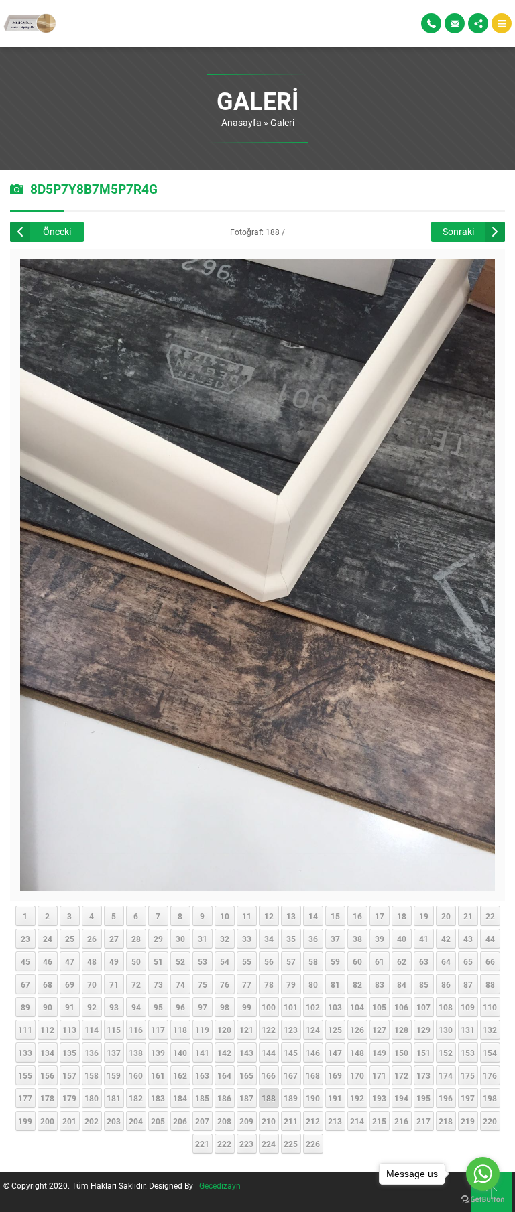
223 (246, 1143)
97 (202, 1007)
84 (401, 984)
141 (202, 1052)
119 (202, 1029)
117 (158, 1029)
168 (313, 1075)
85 (423, 984)
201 (69, 1121)
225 (291, 1143)
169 (335, 1075)
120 (224, 1029)
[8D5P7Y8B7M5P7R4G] (258, 884)
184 (180, 1098)
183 (158, 1098)
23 (25, 938)
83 (379, 984)
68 (47, 984)
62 (401, 961)
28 (136, 938)
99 (246, 1007)
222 (224, 1143)
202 (91, 1121)
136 (91, 1052)
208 (224, 1121)
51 (158, 961)
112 (47, 1029)
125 (335, 1029)
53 (202, 961)
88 (490, 984)
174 (446, 1075)
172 (401, 1075)
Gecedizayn (220, 1185)
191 (335, 1098)
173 (423, 1075)
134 (47, 1052)
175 (468, 1075)
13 (291, 916)
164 (224, 1075)
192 (357, 1098)
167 (291, 1075)
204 (136, 1121)
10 (224, 916)
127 (379, 1029)
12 (269, 916)
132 (490, 1029)
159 (114, 1075)
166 (269, 1075)
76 (224, 984)
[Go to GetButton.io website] (482, 1199)
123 (291, 1029)
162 (180, 1075)
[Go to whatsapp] (483, 1174)
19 (423, 916)
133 (25, 1052)
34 (269, 938)
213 (335, 1121)
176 (490, 1075)
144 (269, 1052)
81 (335, 984)
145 (291, 1052)
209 (246, 1121)
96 (180, 1007)
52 (180, 961)
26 (92, 938)
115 (114, 1029)
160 (136, 1075)
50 (136, 961)
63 (423, 961)
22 (490, 916)
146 (313, 1052)
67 (25, 984)
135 (69, 1052)
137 (114, 1052)
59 (335, 961)
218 (446, 1121)
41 (423, 938)
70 (92, 984)
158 (91, 1075)
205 (158, 1121)
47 (69, 961)
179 (69, 1098)
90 (47, 1007)
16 (357, 916)
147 (335, 1052)
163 (202, 1075)
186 (224, 1098)
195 (423, 1098)
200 (47, 1121)
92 (92, 1007)
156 (47, 1075)
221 (202, 1143)
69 (69, 984)
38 (357, 938)
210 (269, 1121)
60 (357, 961)
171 (379, 1075)
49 (114, 961)
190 (313, 1098)
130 (446, 1029)
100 (269, 1007)
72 (136, 984)
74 (180, 984)
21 (468, 916)
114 (91, 1029)
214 (357, 1121)
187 (246, 1098)
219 (468, 1121)
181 (114, 1098)
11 (246, 916)
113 (69, 1029)
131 (468, 1029)
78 (269, 984)
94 (136, 1007)
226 (313, 1143)
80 (313, 984)
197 (468, 1098)
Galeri (282, 122)
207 (202, 1121)
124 (313, 1029)
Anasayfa (241, 122)
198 (490, 1098)
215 (379, 1121)
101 (291, 1007)
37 (335, 938)
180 (91, 1098)
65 (468, 961)
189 (291, 1098)
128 (401, 1029)
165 (246, 1075)
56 (269, 961)
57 (291, 961)
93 (114, 1007)
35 (291, 938)
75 (202, 984)
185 (202, 1098)
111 (25, 1029)
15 (335, 916)
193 (379, 1098)
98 (224, 1007)
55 (246, 961)
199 (25, 1121)
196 (446, 1098)
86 (446, 984)
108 (446, 1007)
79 (291, 984)
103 (335, 1007)
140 (180, 1052)
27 (114, 938)
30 (180, 938)
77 (246, 984)
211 (291, 1121)
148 (357, 1052)
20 (446, 916)
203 (114, 1121)
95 (158, 1007)
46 (47, 961)
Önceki (57, 231)
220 (490, 1121)
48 (92, 961)
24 (47, 938)
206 (180, 1121)
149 (379, 1052)
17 (379, 916)
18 (401, 916)
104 (357, 1007)
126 (357, 1029)
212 (313, 1121)
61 (379, 961)
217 (423, 1121)
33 (246, 938)
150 (401, 1052)
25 (69, 938)
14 (313, 916)
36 (313, 938)
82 (357, 984)
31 (202, 938)
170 (357, 1075)
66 (490, 961)
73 (158, 984)
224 (269, 1143)
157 (69, 1075)
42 (446, 938)
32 (224, 938)
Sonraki (458, 231)
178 (47, 1098)
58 (313, 961)
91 (69, 1007)
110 (490, 1007)
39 (379, 938)
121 (246, 1029)
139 (158, 1052)
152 (446, 1052)
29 (158, 938)
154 (490, 1052)
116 (136, 1029)
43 (468, 938)
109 (468, 1007)
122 (269, 1029)
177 (25, 1098)
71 (114, 984)
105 (379, 1007)
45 (25, 961)
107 (423, 1007)
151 (423, 1052)
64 (446, 961)
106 (401, 1007)
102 (313, 1007)
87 (468, 984)
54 (224, 961)
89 (25, 1007)
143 (246, 1052)
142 (224, 1052)
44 (490, 938)
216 (401, 1121)
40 (401, 938)
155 (25, 1075)
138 (136, 1052)
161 (158, 1075)
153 (468, 1052)
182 (136, 1098)
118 (180, 1029)
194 (401, 1098)
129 (423, 1029)
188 (269, 1098)
